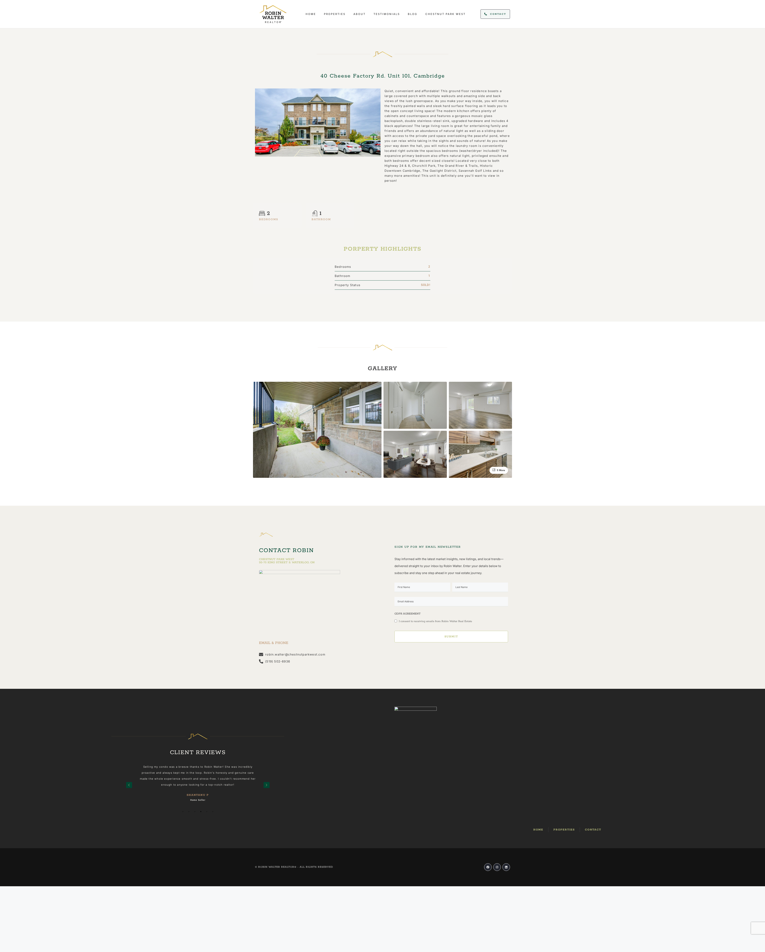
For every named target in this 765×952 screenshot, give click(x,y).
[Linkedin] (506, 867)
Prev (129, 785)
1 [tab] (183, 823)
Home (311, 14)
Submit (451, 636)
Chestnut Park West (445, 14)
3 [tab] (195, 823)
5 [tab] (207, 823)
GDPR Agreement (407, 613)
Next (267, 785)
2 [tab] (189, 823)
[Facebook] (488, 867)
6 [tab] (213, 823)
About (359, 14)
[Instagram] (497, 867)
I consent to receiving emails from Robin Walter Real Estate (435, 621)
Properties (334, 14)
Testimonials (387, 14)
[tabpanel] (198, 782)
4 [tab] (201, 823)
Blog (412, 14)
